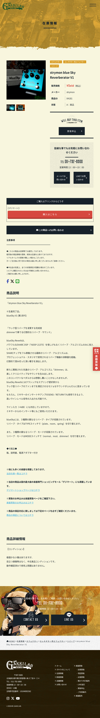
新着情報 (60, 677)
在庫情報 (60, 673)
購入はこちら (50, 214)
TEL (72, 162)
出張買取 (81, 677)
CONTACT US (31, 619)
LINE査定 (81, 684)
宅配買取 (81, 673)
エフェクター (56, 62)
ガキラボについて (63, 669)
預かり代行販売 (84, 681)
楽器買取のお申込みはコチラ (20, 502)
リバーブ (54, 66)
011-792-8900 (50, 604)
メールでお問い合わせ (61, 178)
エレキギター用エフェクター (75, 62)
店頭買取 (81, 669)
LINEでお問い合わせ (81, 178)
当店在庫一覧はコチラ (17, 473)
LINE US (69, 619)
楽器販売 (79, 695)
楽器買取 (79, 665)
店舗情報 (60, 681)
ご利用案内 (82, 692)
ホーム (59, 665)
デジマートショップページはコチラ (23, 490)
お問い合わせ (62, 684)
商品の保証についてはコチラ (20, 515)
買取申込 (71, 131)
